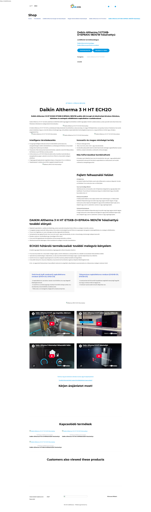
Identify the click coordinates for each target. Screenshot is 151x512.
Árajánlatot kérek (101, 50)
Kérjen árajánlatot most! (75, 386)
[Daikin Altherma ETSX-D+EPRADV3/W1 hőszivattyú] (44, 431)
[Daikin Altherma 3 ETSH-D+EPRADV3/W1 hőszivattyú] (77, 431)
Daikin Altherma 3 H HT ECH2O (96, 57)
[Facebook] (84, 62)
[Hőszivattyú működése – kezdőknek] (30, 392)
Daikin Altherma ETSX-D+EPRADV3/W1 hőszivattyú (44, 436)
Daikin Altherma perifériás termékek (88, 45)
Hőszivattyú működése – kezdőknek (54, 396)
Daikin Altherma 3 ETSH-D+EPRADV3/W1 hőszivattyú (77, 436)
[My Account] (121, 6)
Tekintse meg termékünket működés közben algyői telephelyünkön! (75, 376)
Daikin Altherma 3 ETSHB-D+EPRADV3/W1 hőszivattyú (45, 447)
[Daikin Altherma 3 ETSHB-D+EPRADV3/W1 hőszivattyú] (45, 442)
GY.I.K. (63, 399)
